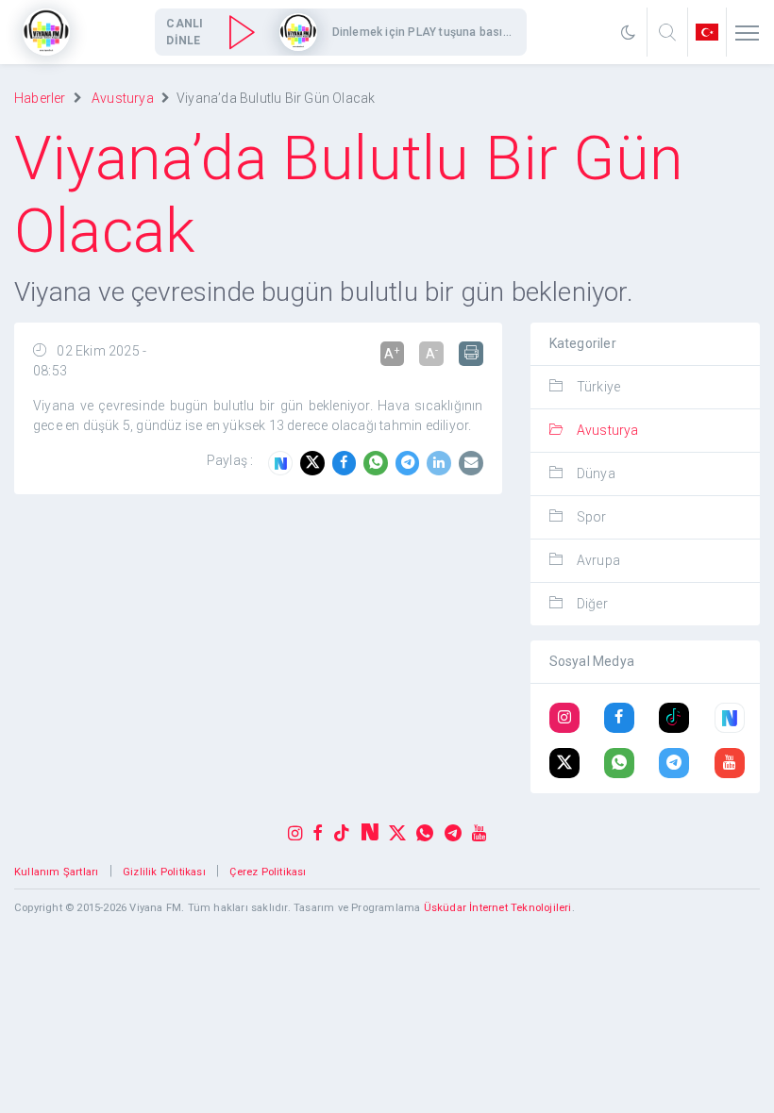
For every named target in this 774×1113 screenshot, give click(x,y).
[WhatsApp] (379, 463)
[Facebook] (348, 463)
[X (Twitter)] (564, 763)
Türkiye (598, 386)
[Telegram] (411, 463)
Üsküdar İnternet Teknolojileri (498, 908)
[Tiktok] (673, 718)
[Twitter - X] (316, 463)
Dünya (596, 473)
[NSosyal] (284, 463)
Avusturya (123, 98)
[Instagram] (564, 718)
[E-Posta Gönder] (471, 463)
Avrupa (598, 560)
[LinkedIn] (443, 463)
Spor (592, 516)
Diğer (592, 603)
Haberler (40, 98)
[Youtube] (729, 763)
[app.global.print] (471, 353)
